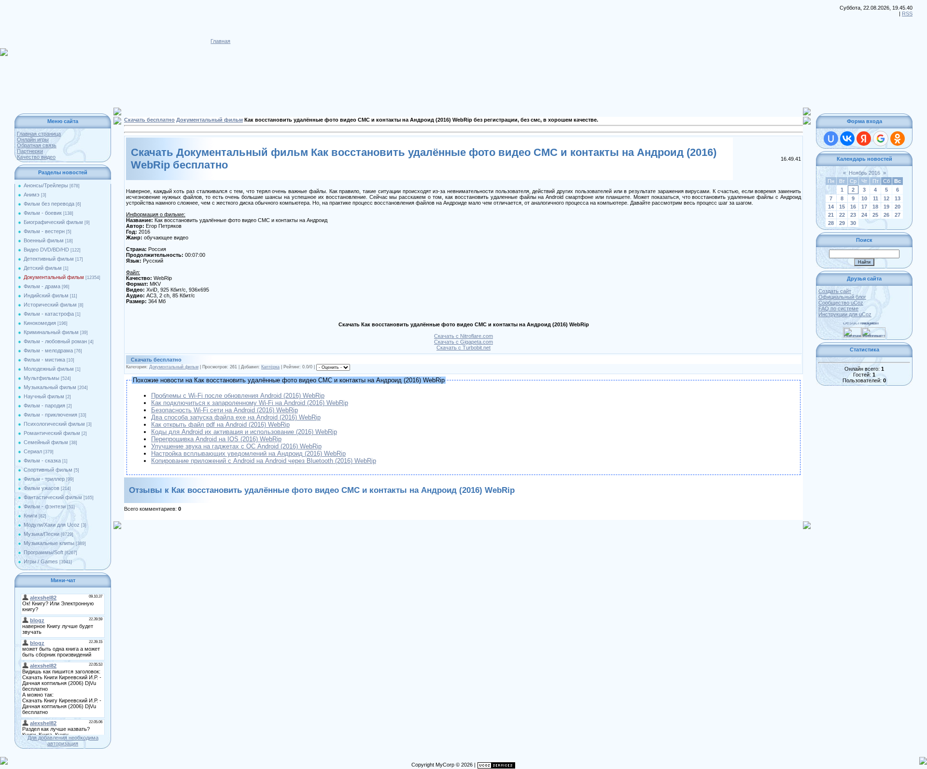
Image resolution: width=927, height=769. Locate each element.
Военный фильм (44, 240)
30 (853, 223)
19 (886, 207)
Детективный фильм (49, 259)
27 (897, 215)
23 (853, 215)
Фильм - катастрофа (49, 314)
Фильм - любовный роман (55, 341)
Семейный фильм (46, 442)
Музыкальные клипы (49, 543)
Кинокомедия (40, 323)
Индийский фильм (46, 295)
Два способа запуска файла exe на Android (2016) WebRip (236, 417)
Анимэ (32, 194)
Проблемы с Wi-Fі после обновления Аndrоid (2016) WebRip (237, 395)
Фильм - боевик (43, 213)
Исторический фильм (50, 305)
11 (875, 198)
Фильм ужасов (41, 488)
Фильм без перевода (49, 204)
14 (831, 207)
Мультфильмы (41, 378)
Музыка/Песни (41, 534)
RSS (907, 13)
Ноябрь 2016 (864, 173)
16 (853, 207)
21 (831, 215)
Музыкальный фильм (50, 387)
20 (897, 207)
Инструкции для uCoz (844, 314)
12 (886, 198)
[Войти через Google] (880, 138)
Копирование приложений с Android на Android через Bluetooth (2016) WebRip (263, 460)
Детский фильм (43, 268)
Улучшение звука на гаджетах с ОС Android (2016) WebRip (236, 446)
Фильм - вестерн (44, 231)
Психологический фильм (54, 424)
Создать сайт (834, 291)
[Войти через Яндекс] (864, 138)
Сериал (33, 451)
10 (864, 198)
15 (842, 207)
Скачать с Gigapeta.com (463, 342)
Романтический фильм (52, 433)
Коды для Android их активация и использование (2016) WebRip (244, 431)
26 (886, 215)
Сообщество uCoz (840, 303)
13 (897, 198)
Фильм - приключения (50, 415)
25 (875, 215)
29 (842, 223)
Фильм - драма (42, 286)
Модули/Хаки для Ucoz (52, 525)
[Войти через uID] (831, 138)
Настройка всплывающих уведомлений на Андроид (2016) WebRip (248, 453)
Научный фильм (44, 396)
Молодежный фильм (49, 369)
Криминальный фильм (51, 332)
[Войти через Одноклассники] (897, 138)
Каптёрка (270, 366)
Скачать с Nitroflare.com (463, 336)
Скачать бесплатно (149, 120)
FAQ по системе (838, 308)
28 (831, 223)
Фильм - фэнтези (45, 506)
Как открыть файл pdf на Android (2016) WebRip (220, 424)
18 (875, 207)
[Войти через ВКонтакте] (847, 138)
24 (864, 215)
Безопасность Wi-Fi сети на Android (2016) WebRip (224, 410)
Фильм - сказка (42, 460)
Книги (30, 515)
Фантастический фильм (53, 497)
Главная (220, 41)
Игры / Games (41, 561)
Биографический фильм (53, 222)
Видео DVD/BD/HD (46, 249)
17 (864, 207)
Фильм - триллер (44, 479)
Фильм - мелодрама (48, 350)
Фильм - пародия (44, 405)
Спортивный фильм (48, 470)
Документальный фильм (54, 277)
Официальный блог (842, 297)
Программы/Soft (43, 552)
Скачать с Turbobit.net (463, 347)
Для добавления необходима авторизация (63, 740)
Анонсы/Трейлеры (46, 185)
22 (842, 215)
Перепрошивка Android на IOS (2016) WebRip (216, 439)
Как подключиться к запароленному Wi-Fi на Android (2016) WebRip (249, 402)
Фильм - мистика (44, 360)
